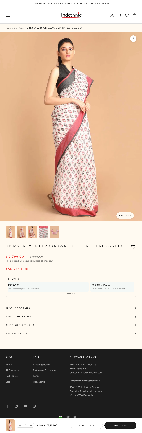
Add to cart (86, 425)
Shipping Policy (41, 364)
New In (9, 364)
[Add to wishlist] (133, 246)
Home (8, 27)
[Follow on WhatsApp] (34, 406)
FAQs (36, 376)
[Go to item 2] (21, 232)
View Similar (125, 215)
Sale (8, 381)
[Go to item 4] (43, 232)
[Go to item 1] (10, 232)
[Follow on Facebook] (7, 406)
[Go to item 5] (55, 232)
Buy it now (120, 425)
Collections (12, 376)
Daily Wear (19, 27)
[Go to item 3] (32, 232)
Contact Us (39, 381)
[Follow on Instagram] (16, 406)
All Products (12, 370)
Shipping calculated (30, 260)
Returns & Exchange (44, 370)
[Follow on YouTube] (25, 406)
